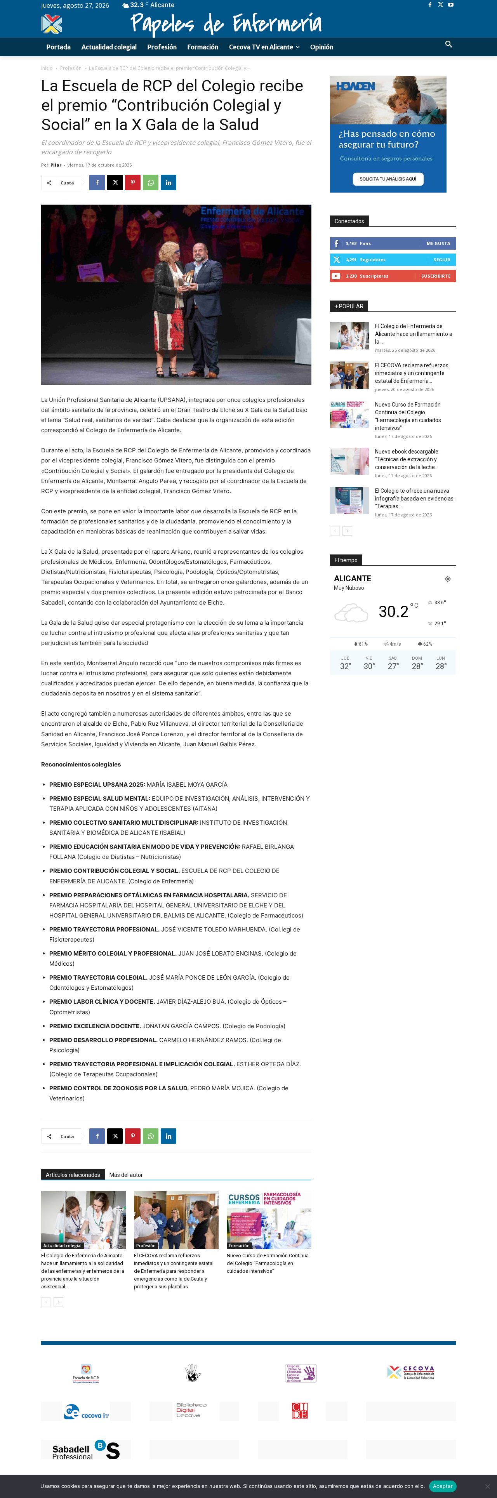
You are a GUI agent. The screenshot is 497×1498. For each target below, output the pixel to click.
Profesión (71, 68)
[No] (487, 1486)
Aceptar (443, 1486)
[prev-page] (46, 1302)
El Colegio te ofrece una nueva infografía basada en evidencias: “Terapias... (415, 498)
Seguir (442, 259)
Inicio (47, 68)
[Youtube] (450, 5)
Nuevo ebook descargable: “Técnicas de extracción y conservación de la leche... (407, 459)
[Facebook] (430, 5)
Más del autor (126, 1175)
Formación (239, 1245)
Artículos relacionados (73, 1175)
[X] (440, 5)
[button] (449, 45)
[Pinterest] (133, 182)
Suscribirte (435, 276)
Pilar (55, 165)
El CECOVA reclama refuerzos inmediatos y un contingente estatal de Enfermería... (411, 373)
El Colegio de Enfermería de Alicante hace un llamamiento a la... (413, 334)
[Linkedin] (168, 182)
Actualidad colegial (62, 1245)
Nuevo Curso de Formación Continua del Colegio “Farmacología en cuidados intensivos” (268, 1263)
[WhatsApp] (150, 182)
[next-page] (58, 1302)
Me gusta (438, 243)
